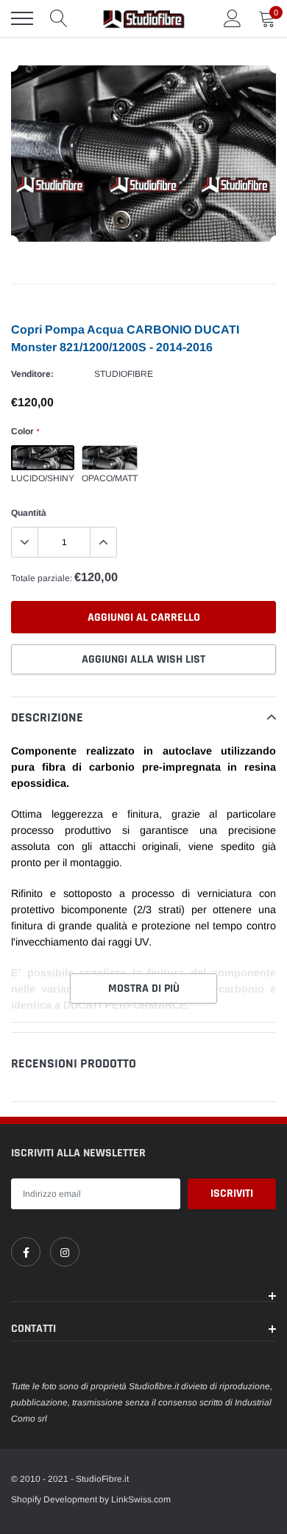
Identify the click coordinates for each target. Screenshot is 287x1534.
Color (25, 431)
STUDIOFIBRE (123, 374)
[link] (25, 1252)
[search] (59, 18)
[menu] (22, 18)
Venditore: (32, 374)
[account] (232, 18)
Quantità (28, 513)
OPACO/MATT (110, 457)
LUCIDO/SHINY (42, 457)
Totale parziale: (41, 578)
